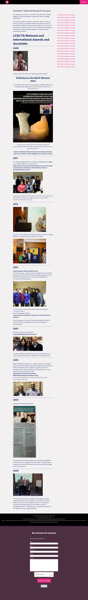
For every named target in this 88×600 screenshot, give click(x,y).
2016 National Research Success (67, 41)
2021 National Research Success (67, 28)
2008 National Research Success (67, 61)
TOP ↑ (44, 586)
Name (31, 541)
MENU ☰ (83, 2)
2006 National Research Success (67, 67)
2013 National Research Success (67, 48)
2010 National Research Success (67, 56)
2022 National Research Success (67, 25)
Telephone (32, 549)
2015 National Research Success (67, 43)
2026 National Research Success (67, 15)
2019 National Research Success (67, 33)
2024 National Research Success (67, 20)
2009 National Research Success (67, 59)
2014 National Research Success (67, 46)
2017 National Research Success (67, 38)
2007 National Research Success (67, 64)
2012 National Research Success (67, 51)
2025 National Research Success (67, 17)
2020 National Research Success (67, 30)
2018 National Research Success (67, 35)
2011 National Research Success (67, 54)
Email (31, 545)
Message (32, 558)
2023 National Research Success (67, 22)
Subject (31, 554)
